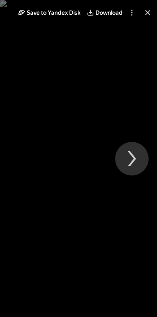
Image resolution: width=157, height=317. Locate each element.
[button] (49, 12)
